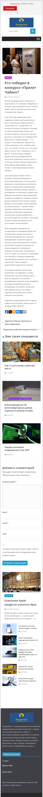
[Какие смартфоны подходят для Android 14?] (9, 640)
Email (5, 523)
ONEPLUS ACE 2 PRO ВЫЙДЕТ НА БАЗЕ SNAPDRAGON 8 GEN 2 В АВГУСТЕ (28, 653)
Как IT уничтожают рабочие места (20, 367)
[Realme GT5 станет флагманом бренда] (9, 669)
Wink (17, 104)
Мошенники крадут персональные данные (27, 679)
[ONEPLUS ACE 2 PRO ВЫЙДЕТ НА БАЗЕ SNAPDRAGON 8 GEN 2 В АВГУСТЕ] (9, 655)
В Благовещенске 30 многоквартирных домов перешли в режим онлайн (19, 407)
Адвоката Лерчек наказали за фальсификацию (18, 322)
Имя (5, 512)
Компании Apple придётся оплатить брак (20, 602)
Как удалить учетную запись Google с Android (28, 627)
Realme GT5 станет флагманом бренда (26, 667)
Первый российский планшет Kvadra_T (20, 329)
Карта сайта (7, 772)
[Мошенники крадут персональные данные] (9, 681)
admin (18, 97)
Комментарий (9, 482)
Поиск (33, 31)
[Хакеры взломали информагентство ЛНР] (21, 425)
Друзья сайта (7, 765)
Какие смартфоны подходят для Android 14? (28, 639)
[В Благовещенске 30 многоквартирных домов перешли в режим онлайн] (21, 382)
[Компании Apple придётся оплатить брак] (21, 582)
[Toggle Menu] (38, 39)
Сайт (4, 534)
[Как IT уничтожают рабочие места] (21, 343)
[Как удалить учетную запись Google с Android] (9, 628)
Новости (8, 77)
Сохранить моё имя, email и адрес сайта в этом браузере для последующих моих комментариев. (20, 552)
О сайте (5, 761)
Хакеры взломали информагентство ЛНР (17, 449)
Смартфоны (8, 595)
